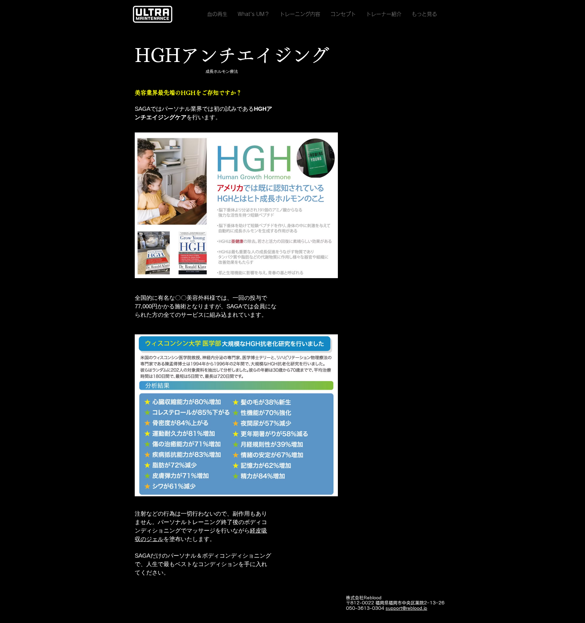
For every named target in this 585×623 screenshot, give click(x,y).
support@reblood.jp (406, 608)
